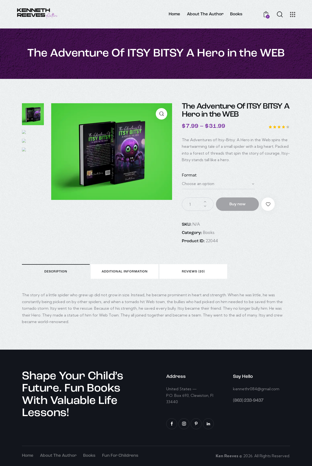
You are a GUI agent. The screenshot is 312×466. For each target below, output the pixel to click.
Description (55, 271)
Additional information (125, 271)
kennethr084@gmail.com (256, 388)
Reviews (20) (193, 271)
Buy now (237, 204)
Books (208, 232)
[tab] (55, 271)
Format (189, 175)
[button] (268, 204)
